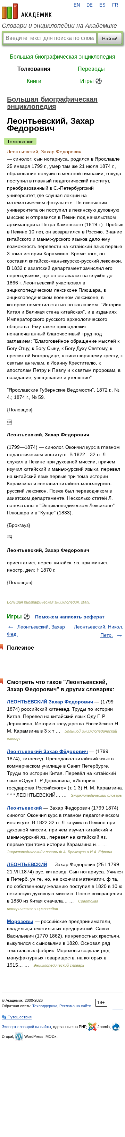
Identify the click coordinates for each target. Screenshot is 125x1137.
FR (115, 5)
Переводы (91, 69)
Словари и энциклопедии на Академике (59, 25)
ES (102, 5)
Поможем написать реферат (70, 616)
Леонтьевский (24, 808)
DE (89, 5)
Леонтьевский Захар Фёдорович (47, 751)
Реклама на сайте (75, 1006)
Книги (34, 81)
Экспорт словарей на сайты (26, 1027)
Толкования (33, 69)
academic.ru (27, 11)
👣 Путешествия (17, 1017)
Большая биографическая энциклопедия (62, 57)
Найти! (109, 38)
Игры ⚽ (91, 81)
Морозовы (20, 921)
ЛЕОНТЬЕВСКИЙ (27, 864)
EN (77, 5)
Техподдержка (44, 1006)
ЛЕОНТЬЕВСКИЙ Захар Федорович (50, 701)
